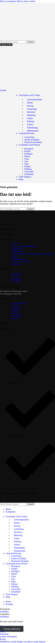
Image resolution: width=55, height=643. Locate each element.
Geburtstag (32, 109)
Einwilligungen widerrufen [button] (11, 294)
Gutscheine (29, 137)
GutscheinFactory (19, 303)
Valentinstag (32, 127)
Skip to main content (26, 1)
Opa (26, 161)
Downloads (16, 279)
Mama (27, 156)
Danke (30, 102)
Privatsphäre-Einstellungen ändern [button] (13, 291)
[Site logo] (15, 39)
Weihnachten (32, 131)
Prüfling (28, 169)
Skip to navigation (8, 1)
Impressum (16, 264)
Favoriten (15, 276)
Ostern (30, 118)
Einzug (30, 106)
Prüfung (30, 121)
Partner (27, 166)
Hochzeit (31, 112)
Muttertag (31, 115)
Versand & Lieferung (20, 261)
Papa (26, 164)
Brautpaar (28, 148)
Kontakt (14, 243)
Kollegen (28, 154)
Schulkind (28, 174)
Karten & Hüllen (31, 139)
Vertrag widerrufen (11, 629)
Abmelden (16, 281)
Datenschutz (16, 249)
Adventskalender (34, 99)
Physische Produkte (33, 142)
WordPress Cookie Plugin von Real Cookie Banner (23, 641)
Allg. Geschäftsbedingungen (24, 246)
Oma (26, 159)
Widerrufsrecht (17, 251)
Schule (30, 124)
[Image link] (17, 219)
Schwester (29, 171)
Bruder (27, 151)
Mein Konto (16, 274)
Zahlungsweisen (18, 259)
